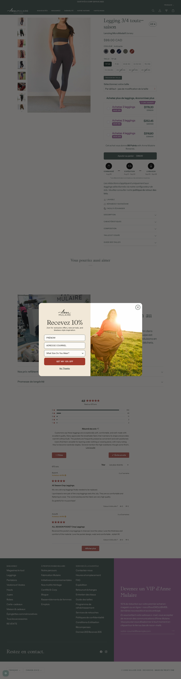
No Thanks (64, 368)
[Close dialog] (138, 307)
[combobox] (63, 353)
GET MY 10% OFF (64, 361)
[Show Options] (82, 353)
